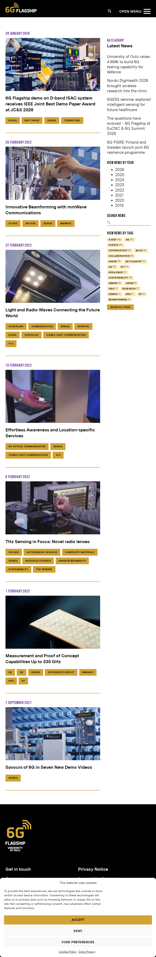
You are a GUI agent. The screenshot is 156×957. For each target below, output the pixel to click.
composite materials (79, 552)
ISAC (113, 288)
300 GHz (30, 223)
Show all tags (120, 307)
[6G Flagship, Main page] (21, 8)
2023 (119, 185)
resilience (117, 272)
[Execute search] (108, 223)
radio (12, 334)
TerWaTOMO (72, 120)
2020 (119, 200)
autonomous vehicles (42, 552)
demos (51, 120)
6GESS (13, 120)
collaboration (121, 255)
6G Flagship (135, 261)
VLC (11, 343)
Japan (131, 283)
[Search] (109, 10)
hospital (83, 326)
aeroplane (16, 326)
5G (10, 672)
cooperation (120, 250)
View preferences (78, 942)
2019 (119, 205)
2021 (119, 195)
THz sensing (44, 569)
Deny (78, 931)
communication (42, 326)
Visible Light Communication (66, 334)
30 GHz (13, 223)
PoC (11, 680)
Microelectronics (38, 560)
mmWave (66, 223)
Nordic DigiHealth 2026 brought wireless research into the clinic (127, 85)
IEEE (130, 294)
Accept (78, 920)
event (115, 239)
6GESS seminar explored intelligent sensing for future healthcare (129, 104)
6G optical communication (27, 446)
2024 (119, 180)
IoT (124, 266)
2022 (119, 190)
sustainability (18, 569)
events (115, 245)
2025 (119, 174)
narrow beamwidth (72, 560)
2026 (119, 169)
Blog (141, 250)
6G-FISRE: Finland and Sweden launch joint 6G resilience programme (128, 147)
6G (21, 672)
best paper (32, 120)
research (130, 288)
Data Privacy (87, 951)
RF (23, 680)
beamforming (119, 299)
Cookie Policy (68, 951)
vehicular (31, 334)
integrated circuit (61, 672)
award (115, 283)
